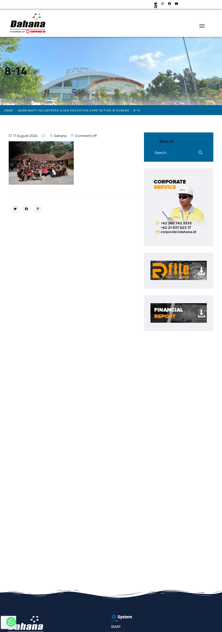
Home (8, 110)
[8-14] (15, 209)
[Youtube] (176, 3)
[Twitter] (155, 3)
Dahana (60, 135)
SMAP (116, 626)
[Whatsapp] (11, 622)
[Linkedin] (155, 6)
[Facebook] (169, 3)
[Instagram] (162, 3)
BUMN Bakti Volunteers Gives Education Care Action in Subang (73, 110)
